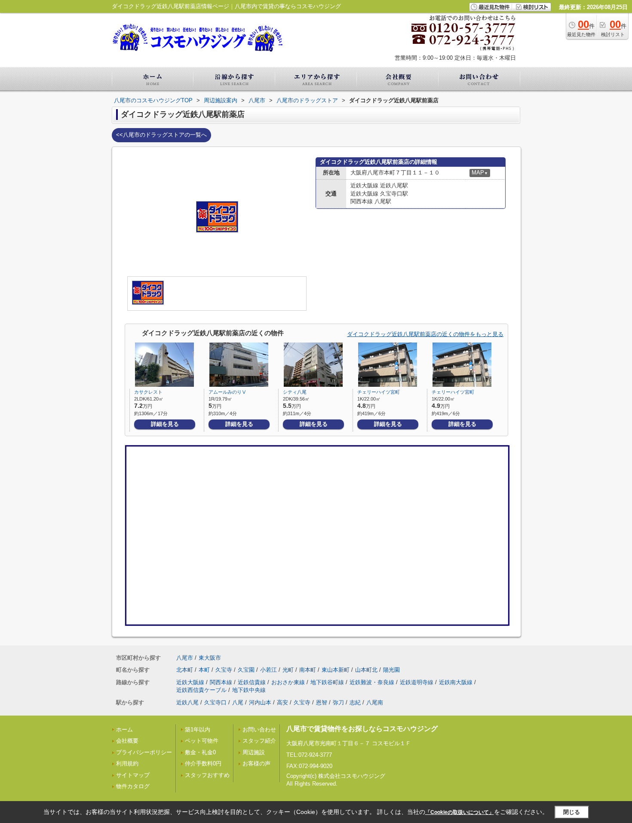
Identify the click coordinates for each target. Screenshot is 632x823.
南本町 (307, 670)
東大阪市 (210, 658)
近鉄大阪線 (190, 682)
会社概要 (127, 740)
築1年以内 (197, 729)
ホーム (124, 729)
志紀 (355, 702)
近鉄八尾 (187, 702)
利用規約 (127, 763)
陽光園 (391, 670)
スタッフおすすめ (207, 775)
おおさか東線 (288, 682)
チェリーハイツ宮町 (378, 392)
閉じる (571, 812)
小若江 (268, 670)
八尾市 (184, 658)
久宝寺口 (215, 702)
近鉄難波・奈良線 (372, 682)
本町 (204, 670)
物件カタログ (133, 786)
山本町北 (366, 670)
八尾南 (374, 702)
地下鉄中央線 (249, 690)
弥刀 (338, 702)
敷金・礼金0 (200, 752)
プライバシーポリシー (144, 752)
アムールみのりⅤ (227, 392)
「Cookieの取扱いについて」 (459, 812)
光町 (288, 670)
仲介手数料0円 (203, 763)
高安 (282, 702)
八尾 (237, 702)
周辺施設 (253, 752)
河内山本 (260, 702)
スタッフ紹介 (259, 740)
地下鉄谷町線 (327, 682)
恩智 (321, 702)
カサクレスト (148, 392)
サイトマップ (133, 775)
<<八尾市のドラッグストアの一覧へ (161, 135)
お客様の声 (256, 763)
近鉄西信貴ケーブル (201, 690)
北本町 (184, 670)
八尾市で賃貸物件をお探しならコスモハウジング (362, 728)
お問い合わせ (259, 729)
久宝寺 (223, 670)
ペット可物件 (201, 740)
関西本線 (221, 682)
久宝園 (246, 670)
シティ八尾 (295, 392)
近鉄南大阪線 (455, 682)
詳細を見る (165, 424)
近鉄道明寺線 (416, 682)
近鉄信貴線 (252, 682)
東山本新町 (336, 670)
